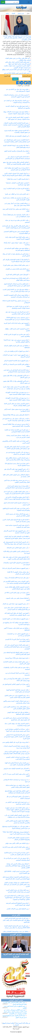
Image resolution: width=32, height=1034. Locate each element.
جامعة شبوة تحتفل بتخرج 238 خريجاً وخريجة (17, 658)
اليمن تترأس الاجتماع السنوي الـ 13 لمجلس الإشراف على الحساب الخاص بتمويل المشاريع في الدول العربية (17, 736)
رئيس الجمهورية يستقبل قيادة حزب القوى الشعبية (16, 619)
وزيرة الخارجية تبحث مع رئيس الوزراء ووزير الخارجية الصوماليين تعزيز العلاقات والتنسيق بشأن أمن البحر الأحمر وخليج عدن (17, 37)
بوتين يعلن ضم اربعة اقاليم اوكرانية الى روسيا (17, 577)
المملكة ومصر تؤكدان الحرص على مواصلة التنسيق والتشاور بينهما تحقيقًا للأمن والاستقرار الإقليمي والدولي (17, 865)
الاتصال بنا (16, 1025)
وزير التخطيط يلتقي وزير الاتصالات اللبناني (18, 909)
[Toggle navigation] (28, 2)
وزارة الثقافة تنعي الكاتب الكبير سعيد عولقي (17, 843)
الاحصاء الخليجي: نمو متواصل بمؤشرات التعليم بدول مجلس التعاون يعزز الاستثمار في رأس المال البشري (17, 884)
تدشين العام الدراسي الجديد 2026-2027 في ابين (17, 73)
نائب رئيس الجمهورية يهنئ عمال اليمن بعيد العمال (16, 604)
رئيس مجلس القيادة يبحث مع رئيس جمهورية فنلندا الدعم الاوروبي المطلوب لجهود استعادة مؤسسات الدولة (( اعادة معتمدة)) (17, 809)
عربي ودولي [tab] (21, 13)
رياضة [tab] (7, 13)
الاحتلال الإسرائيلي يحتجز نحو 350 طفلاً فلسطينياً (16, 415)
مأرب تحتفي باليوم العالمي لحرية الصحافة (18, 547)
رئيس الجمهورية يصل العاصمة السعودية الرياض (16, 360)
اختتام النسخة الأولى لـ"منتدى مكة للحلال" (18, 179)
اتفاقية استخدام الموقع (8, 1023)
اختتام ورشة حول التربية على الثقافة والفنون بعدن (15, 742)
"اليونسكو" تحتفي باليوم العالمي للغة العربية (17, 274)
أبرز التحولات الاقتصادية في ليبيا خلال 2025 (17, 136)
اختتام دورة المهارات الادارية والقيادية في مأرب (16, 351)
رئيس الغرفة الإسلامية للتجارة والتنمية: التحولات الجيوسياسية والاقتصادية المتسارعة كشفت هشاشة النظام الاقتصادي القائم (16, 124)
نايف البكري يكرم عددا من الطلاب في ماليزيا (17, 194)
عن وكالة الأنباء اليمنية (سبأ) (22, 1023)
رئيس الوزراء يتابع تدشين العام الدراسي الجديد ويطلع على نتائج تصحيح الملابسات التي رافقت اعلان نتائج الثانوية (16, 918)
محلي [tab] (28, 13)
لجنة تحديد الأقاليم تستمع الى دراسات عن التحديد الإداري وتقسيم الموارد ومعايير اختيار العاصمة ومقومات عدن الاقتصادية (15, 1011)
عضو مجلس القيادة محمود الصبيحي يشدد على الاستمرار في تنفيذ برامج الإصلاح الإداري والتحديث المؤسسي (17, 646)
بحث (3, 2)
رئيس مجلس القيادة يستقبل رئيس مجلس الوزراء (16, 265)
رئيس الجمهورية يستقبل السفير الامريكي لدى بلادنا (15, 568)
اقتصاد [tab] (13, 13)
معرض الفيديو (16, 935)
